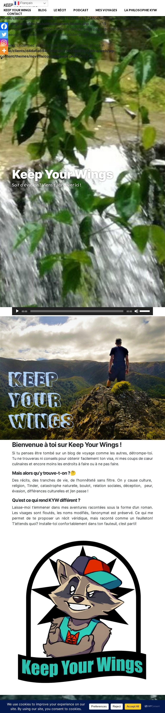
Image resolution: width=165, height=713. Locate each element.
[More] (4, 50)
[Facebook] (4, 26)
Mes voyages (106, 10)
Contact (14, 13)
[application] (82, 311)
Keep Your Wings (17, 10)
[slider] (145, 310)
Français (26, 3)
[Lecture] (17, 311)
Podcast (80, 10)
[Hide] (1, 58)
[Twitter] (4, 34)
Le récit (60, 10)
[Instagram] (4, 42)
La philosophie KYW (140, 10)
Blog (42, 10)
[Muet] (136, 311)
